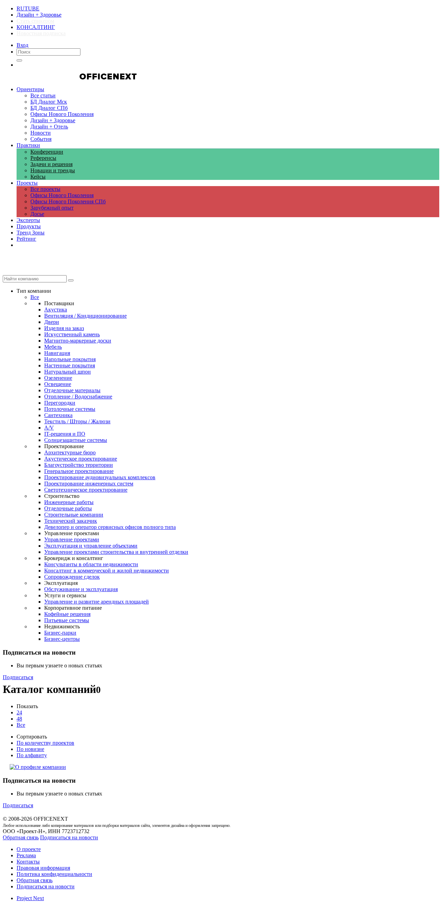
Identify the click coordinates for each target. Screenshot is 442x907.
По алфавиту (32, 755)
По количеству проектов (45, 743)
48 (19, 719)
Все (21, 725)
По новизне (30, 749)
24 (19, 712)
